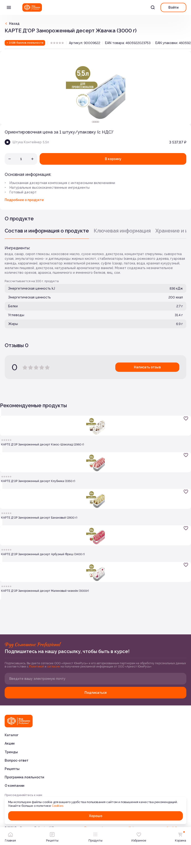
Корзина (180, 840)
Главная (10, 840)
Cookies (57, 805)
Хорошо (95, 816)
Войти (173, 7)
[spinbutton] (21, 158)
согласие (54, 666)
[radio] (51, 42)
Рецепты (12, 769)
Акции (9, 743)
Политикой (37, 666)
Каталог (11, 735)
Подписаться (96, 692)
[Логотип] (32, 7)
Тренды (11, 752)
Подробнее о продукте (24, 200)
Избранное (138, 840)
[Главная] (19, 721)
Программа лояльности (24, 777)
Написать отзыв (147, 367)
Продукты (95, 840)
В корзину (113, 159)
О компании (14, 785)
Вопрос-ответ (16, 760)
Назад (14, 23)
